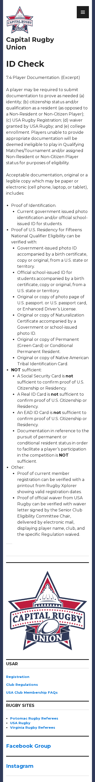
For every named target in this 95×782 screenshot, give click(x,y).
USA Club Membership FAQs (32, 692)
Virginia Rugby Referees (32, 727)
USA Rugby (20, 723)
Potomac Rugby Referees (34, 718)
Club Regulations (22, 685)
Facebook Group (28, 746)
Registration (17, 677)
